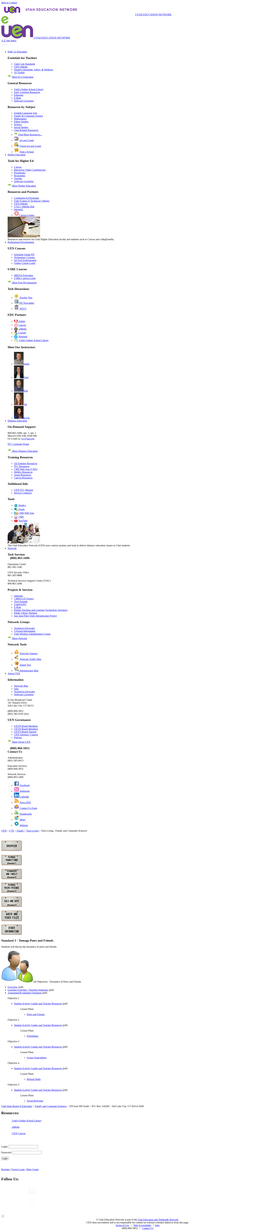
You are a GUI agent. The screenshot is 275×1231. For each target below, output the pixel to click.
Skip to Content (9, 2)
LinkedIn (24, 796)
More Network (19, 638)
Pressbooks (19, 172)
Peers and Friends (36, 1014)
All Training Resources (25, 463)
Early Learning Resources (27, 92)
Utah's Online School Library (29, 89)
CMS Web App (26, 513)
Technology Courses (24, 257)
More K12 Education (22, 77)
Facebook (24, 785)
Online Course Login (24, 263)
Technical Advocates (24, 628)
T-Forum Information (24, 631)
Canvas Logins (26, 215)
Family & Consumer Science (28, 116)
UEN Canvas (18, 1133)
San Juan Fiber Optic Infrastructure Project (35, 615)
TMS (21, 516)
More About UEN (20, 742)
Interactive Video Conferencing (30, 170)
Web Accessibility (142, 1225)
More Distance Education (24, 451)
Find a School (26, 151)
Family (20, 830)
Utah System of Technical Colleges (31, 201)
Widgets (23, 825)
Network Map (21, 686)
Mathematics (20, 118)
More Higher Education (23, 185)
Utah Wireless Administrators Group (32, 634)
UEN (4, 830)
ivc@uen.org (27, 438)
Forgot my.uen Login (30, 146)
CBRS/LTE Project (24, 598)
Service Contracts (23, 493)
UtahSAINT (20, 604)
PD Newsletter (26, 303)
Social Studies (21, 127)
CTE (11, 830)
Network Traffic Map (30, 659)
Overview (13, 987)
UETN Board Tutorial (25, 731)
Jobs (16, 688)
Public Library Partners (25, 613)
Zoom (21, 509)
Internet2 (18, 209)
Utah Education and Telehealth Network (157, 1219)
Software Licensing (24, 100)
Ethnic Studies (21, 121)
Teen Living (32, 830)
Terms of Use (122, 1225)
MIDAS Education (23, 275)
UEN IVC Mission (23, 490)
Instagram (24, 791)
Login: (4, 1146)
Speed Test (25, 665)
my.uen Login (26, 140)
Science (18, 124)
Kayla (27, 418)
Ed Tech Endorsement (25, 260)
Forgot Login (18, 1169)
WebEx (22, 505)
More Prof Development (24, 282)
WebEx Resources (23, 472)
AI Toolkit (19, 72)
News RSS (25, 802)
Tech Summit (20, 601)
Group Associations (36, 1057)
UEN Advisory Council (26, 734)
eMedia (22, 329)
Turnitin (18, 178)
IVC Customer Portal (18, 444)
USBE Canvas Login (24, 278)
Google (22, 332)
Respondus (19, 175)
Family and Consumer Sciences (51, 1106)
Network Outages (28, 653)
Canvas (17, 167)
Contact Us (147, 1228)
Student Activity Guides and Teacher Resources (38, 1003)
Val (25, 404)
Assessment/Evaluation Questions (25, 992)
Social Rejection (35, 1100)
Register (5, 1169)
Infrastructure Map (28, 670)
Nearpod (22, 336)
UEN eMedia (21, 66)
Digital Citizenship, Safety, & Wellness (33, 69)
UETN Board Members (26, 729)
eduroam (18, 595)
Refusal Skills (34, 1079)
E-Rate (17, 98)
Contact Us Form (28, 808)
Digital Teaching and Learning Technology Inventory (41, 610)
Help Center (32, 1169)
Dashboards (25, 814)
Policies (18, 737)
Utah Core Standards (24, 64)
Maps (22, 819)
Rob (26, 391)
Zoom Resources (22, 475)
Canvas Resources (23, 477)
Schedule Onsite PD (24, 254)
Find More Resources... (30, 134)
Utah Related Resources (26, 130)
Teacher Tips (25, 297)
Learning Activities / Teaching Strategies (28, 990)
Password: (6, 1152)
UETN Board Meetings (26, 726)
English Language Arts (25, 113)
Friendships (32, 1036)
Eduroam (18, 95)
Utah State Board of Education (16, 1106)
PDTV (23, 308)
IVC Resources (21, 466)
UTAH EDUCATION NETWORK (153, 14)
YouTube (23, 520)
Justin (26, 364)
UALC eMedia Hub (24, 206)
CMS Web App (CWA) (26, 469)
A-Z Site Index (8, 40)
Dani (26, 377)
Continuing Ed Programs (26, 198)
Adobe (21, 321)
